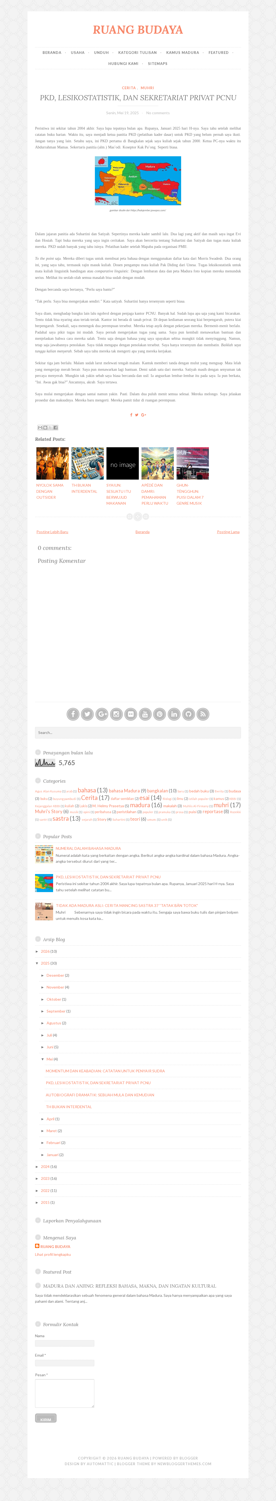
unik (164, 819)
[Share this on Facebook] (131, 414)
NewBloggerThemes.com (184, 1464)
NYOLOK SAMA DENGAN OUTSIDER (50, 491)
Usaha (78, 52)
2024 (45, 1166)
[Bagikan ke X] (50, 427)
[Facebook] (73, 714)
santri (43, 819)
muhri (147, 88)
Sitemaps (158, 63)
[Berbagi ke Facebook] (55, 427)
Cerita (129, 88)
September (56, 1011)
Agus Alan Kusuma (48, 791)
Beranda (52, 52)
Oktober (54, 999)
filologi (167, 798)
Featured (219, 52)
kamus (219, 799)
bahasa (87, 790)
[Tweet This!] (137, 414)
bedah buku (199, 791)
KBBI (232, 798)
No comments (158, 112)
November (56, 987)
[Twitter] (87, 714)
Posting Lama (228, 531)
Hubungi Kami (123, 63)
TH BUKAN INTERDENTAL (69, 1106)
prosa (180, 812)
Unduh (101, 52)
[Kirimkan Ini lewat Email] (40, 427)
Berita (219, 791)
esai (144, 797)
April (51, 1119)
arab (69, 791)
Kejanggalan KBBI (47, 806)
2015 (45, 1202)
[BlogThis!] (45, 427)
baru (181, 791)
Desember (56, 975)
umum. (151, 819)
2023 (45, 1178)
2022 (45, 1190)
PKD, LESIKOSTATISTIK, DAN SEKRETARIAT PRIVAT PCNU (138, 97)
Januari (53, 1154)
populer (148, 812)
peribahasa (103, 812)
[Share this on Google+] (143, 414)
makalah (170, 805)
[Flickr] (130, 714)
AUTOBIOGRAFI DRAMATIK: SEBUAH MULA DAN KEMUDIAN (100, 1095)
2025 (45, 963)
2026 (45, 951)
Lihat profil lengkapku (53, 1254)
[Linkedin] (174, 714)
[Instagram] (116, 714)
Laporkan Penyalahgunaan (72, 1221)
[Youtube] (145, 714)
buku (44, 799)
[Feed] (202, 714)
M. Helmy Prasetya (108, 805)
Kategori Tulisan (137, 52)
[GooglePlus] (101, 714)
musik (74, 812)
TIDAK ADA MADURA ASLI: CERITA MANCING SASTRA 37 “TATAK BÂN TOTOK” (127, 905)
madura (140, 805)
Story (101, 819)
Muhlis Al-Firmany (196, 806)
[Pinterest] (159, 714)
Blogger (189, 1458)
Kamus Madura (182, 52)
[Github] (188, 714)
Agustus (54, 1023)
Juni (50, 1047)
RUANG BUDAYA (138, 29)
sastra (61, 818)
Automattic (100, 1464)
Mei (50, 1059)
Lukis (83, 806)
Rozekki (235, 812)
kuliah (69, 806)
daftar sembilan (122, 799)
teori (135, 819)
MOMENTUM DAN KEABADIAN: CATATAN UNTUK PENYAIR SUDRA (105, 1071)
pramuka (164, 812)
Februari (54, 1142)
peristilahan (126, 811)
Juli (50, 1035)
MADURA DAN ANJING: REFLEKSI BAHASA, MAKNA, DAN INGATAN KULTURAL (129, 1286)
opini (86, 812)
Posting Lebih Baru (52, 531)
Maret (52, 1130)
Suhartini (118, 819)
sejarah (87, 819)
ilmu (180, 799)
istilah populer (199, 798)
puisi (192, 811)
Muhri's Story (48, 811)
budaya (235, 791)
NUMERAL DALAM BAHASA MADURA (88, 848)
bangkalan (157, 790)
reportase (213, 811)
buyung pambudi (64, 798)
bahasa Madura (124, 790)
